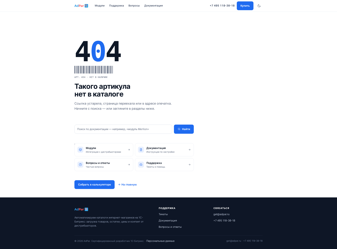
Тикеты (163, 214)
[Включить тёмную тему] (259, 5)
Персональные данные (160, 241)
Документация (153, 5)
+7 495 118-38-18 (222, 5)
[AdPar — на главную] (81, 5)
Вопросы (134, 5)
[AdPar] (81, 209)
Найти (186, 129)
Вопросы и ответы (170, 226)
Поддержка (116, 5)
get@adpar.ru (221, 214)
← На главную (127, 184)
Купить (245, 5)
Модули (100, 5)
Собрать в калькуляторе (94, 184)
